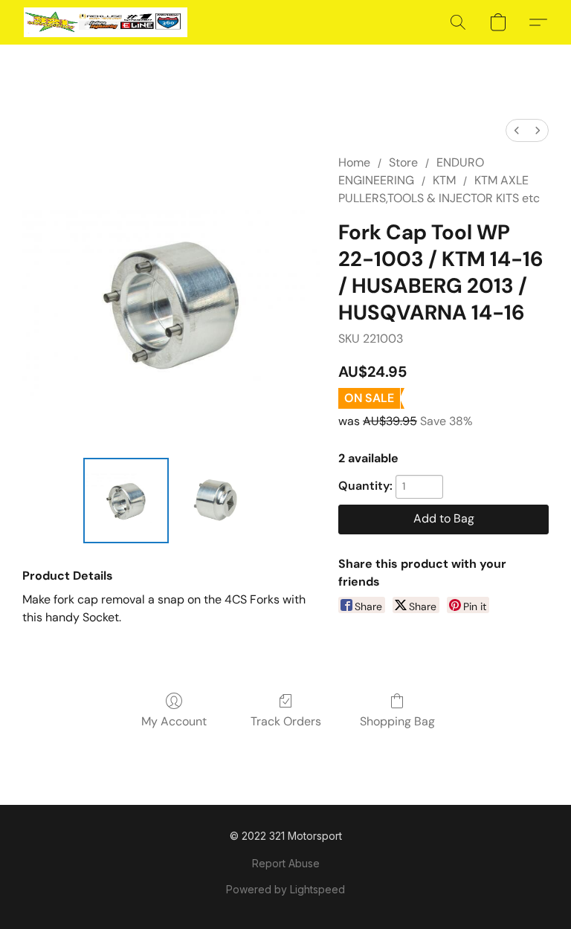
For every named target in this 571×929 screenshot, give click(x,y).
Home (354, 162)
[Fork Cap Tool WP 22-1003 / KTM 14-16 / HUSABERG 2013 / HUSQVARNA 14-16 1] (217, 500)
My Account (174, 721)
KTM (444, 180)
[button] (105, 22)
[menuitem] (516, 130)
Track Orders (286, 721)
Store (403, 162)
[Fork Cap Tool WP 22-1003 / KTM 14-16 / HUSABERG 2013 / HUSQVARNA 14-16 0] (126, 500)
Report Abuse (286, 863)
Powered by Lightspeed (285, 889)
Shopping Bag (397, 721)
